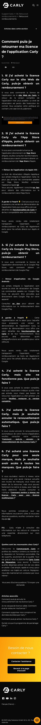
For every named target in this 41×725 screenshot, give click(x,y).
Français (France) (8, 704)
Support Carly (8, 14)
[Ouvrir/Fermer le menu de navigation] (37, 5)
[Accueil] (14, 690)
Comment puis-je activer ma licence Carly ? (20, 619)
